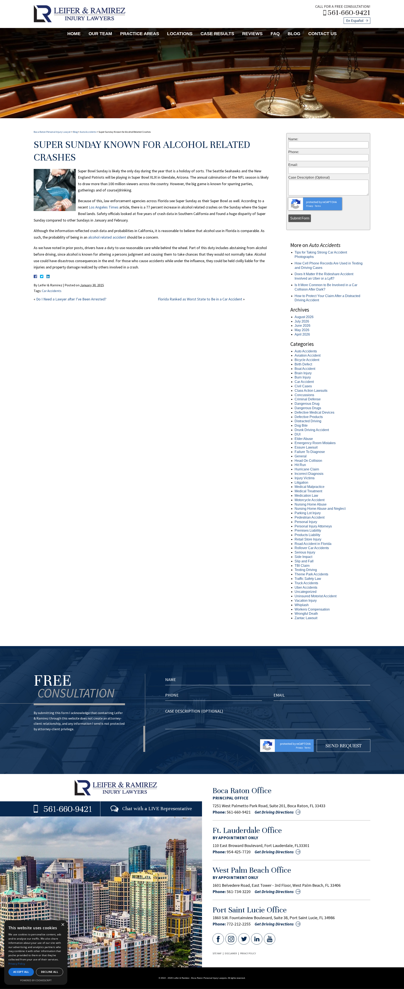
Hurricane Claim (307, 469)
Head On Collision (308, 460)
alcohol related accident (107, 237)
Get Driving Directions (274, 812)
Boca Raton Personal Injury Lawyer (52, 131)
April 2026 (302, 334)
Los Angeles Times (103, 207)
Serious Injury (305, 552)
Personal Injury (306, 522)
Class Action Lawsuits (311, 390)
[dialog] (35, 952)
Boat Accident (305, 368)
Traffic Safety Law (308, 578)
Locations (180, 33)
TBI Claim (302, 565)
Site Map (217, 953)
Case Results (217, 33)
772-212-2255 (239, 924)
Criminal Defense (308, 399)
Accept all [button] (21, 972)
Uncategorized (305, 591)
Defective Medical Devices (314, 412)
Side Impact (303, 557)
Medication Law (306, 495)
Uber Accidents (306, 587)
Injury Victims (305, 478)
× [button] (62, 924)
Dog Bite (301, 425)
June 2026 (302, 325)
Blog (294, 33)
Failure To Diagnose (310, 452)
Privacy (309, 206)
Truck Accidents (306, 583)
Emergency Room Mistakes (315, 443)
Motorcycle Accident (309, 500)
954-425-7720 (239, 852)
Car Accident (304, 382)
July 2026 (302, 321)
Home (74, 33)
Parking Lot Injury (308, 513)
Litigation (301, 482)
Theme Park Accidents (311, 574)
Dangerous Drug (307, 403)
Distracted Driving (308, 421)
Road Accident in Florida (313, 544)
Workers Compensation (312, 609)
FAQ (275, 33)
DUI (297, 434)
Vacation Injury (306, 600)
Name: (293, 139)
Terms (318, 206)
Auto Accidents (88, 131)
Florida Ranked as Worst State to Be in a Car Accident (200, 299)
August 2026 (304, 317)
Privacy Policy (248, 953)
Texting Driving (306, 570)
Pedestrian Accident (309, 517)
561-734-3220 (239, 891)
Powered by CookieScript (36, 980)
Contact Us (322, 33)
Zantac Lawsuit (306, 618)
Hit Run (300, 465)
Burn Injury (303, 377)
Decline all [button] (49, 972)
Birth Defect (303, 364)
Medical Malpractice (309, 487)
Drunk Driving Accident (312, 430)
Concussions (304, 395)
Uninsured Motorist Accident (315, 596)
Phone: (293, 152)
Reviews (252, 33)
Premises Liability (308, 530)
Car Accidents (51, 291)
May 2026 (302, 330)
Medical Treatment (308, 491)
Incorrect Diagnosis (309, 473)
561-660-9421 (349, 12)
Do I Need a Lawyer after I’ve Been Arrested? (71, 299)
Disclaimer (231, 953)
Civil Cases (303, 386)
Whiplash (302, 605)
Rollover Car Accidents (312, 548)
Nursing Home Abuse (311, 504)
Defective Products (309, 417)
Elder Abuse (304, 439)
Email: (293, 165)
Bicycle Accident (307, 360)
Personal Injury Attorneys (313, 526)
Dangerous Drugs (308, 408)
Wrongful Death (306, 613)
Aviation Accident (307, 355)
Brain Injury (303, 373)
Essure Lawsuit (306, 447)
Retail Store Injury (308, 539)
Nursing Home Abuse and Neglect (320, 508)
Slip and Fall (304, 561)
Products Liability (307, 535)
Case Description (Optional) (309, 177)
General (301, 456)
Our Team (100, 33)
